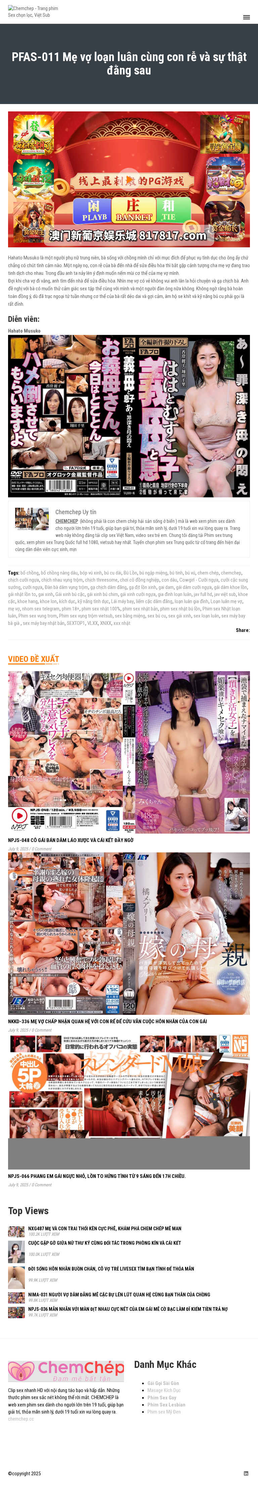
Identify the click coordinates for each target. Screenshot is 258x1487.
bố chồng (29, 573)
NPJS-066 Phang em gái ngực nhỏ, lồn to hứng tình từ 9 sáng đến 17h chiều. (97, 1176)
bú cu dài (112, 573)
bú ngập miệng (153, 573)
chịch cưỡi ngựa (23, 580)
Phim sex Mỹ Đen (164, 1412)
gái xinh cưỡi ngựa (138, 594)
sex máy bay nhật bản (43, 623)
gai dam (166, 587)
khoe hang (27, 601)
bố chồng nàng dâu (59, 573)
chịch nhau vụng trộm (62, 580)
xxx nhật (122, 623)
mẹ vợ (14, 609)
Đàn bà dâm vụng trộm (66, 587)
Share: (243, 630)
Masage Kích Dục (164, 1390)
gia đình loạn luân (174, 594)
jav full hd (203, 594)
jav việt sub (225, 594)
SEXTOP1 (76, 623)
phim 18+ (70, 609)
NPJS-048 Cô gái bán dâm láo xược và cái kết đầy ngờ (70, 840)
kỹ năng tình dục (93, 601)
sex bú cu (156, 616)
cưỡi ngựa (32, 587)
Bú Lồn (130, 573)
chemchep (231, 573)
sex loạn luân (206, 616)
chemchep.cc (21, 1419)
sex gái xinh (179, 616)
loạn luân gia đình (191, 601)
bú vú (190, 573)
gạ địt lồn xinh (142, 587)
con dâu (169, 580)
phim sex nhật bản (140, 609)
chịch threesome (101, 580)
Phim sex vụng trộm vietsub (86, 616)
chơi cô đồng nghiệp (139, 580)
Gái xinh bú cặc (70, 594)
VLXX (92, 623)
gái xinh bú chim (102, 594)
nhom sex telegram (40, 609)
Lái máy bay (122, 601)
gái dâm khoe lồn (230, 587)
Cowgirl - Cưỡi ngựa (198, 580)
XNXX (105, 623)
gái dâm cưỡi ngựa (194, 587)
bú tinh (176, 573)
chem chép (208, 573)
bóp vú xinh (91, 573)
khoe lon (48, 601)
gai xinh (45, 594)
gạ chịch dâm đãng (108, 587)
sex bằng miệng (130, 616)
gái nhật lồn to (22, 594)
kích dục (67, 601)
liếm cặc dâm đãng (154, 601)
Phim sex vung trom (37, 616)
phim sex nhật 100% (101, 609)
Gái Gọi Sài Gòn (163, 1383)
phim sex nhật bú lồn (180, 609)
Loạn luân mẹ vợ (226, 601)
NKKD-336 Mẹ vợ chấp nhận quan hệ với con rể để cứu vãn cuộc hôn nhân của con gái (107, 1022)
